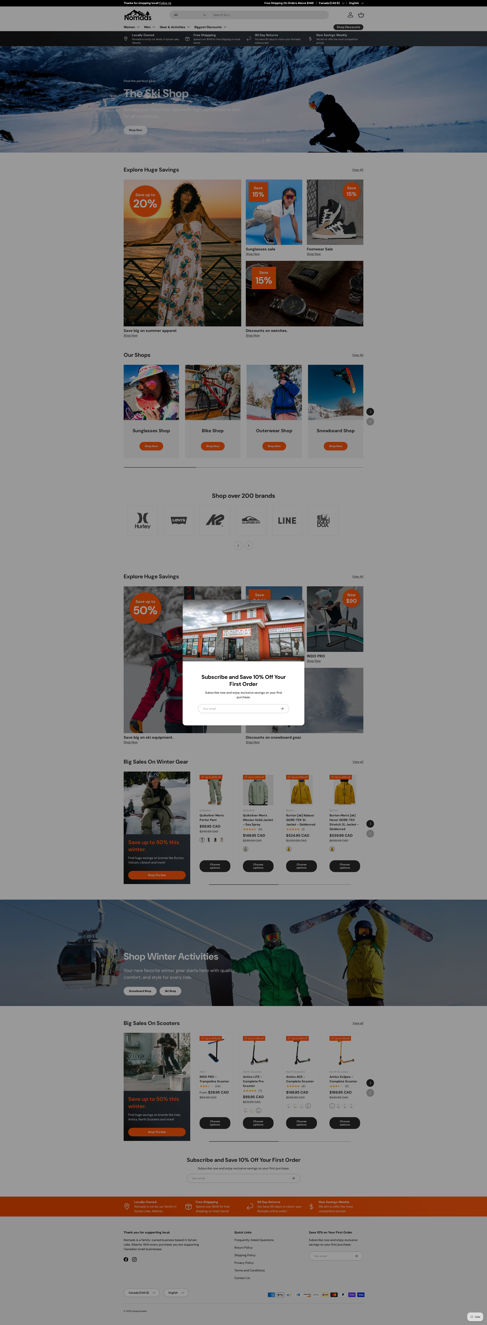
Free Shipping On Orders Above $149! (289, 3)
